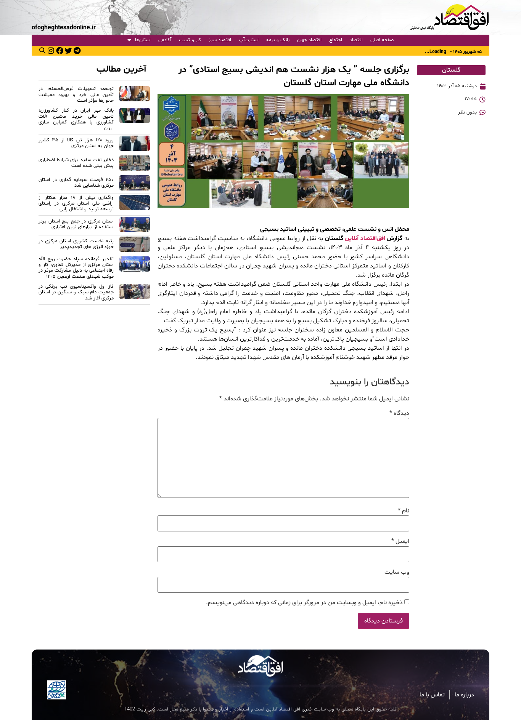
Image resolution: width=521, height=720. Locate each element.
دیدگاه (399, 413)
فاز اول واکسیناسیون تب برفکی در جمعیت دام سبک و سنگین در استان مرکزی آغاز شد (76, 292)
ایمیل (400, 541)
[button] (42, 50)
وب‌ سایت (396, 572)
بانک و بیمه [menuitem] (277, 40)
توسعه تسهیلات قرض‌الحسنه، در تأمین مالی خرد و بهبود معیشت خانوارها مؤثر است (76, 94)
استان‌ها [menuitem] (143, 40)
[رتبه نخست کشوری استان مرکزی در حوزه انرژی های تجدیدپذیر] (134, 245)
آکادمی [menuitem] (164, 40)
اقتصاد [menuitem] (356, 40)
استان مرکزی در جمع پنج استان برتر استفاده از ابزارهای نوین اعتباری (76, 224)
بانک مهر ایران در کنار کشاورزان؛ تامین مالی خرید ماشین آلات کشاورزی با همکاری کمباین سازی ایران (76, 119)
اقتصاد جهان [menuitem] (309, 40)
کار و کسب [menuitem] (190, 40)
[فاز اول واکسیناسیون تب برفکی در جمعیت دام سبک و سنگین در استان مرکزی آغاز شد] (134, 293)
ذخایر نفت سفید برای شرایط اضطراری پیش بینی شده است (76, 163)
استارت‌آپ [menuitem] (249, 40)
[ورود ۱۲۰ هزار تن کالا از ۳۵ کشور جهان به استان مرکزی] (134, 144)
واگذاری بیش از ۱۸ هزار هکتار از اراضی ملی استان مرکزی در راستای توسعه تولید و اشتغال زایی (76, 203)
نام (403, 511)
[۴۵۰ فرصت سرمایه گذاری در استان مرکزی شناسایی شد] (134, 184)
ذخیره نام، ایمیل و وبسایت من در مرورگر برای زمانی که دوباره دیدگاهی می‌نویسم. (304, 603)
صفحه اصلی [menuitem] (382, 40)
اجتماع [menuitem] (335, 40)
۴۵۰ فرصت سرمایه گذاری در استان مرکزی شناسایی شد (76, 182)
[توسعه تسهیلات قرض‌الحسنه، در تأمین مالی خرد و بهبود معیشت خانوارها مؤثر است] (134, 96)
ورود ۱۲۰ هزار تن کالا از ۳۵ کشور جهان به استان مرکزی (76, 143)
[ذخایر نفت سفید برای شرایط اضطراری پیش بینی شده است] (134, 164)
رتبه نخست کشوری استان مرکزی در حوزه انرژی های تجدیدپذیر (76, 244)
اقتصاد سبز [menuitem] (220, 40)
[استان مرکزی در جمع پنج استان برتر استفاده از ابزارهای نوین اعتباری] (134, 225)
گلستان (451, 70)
